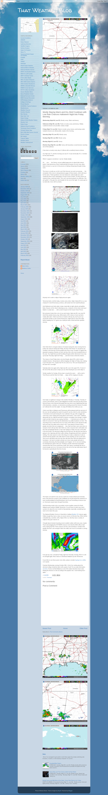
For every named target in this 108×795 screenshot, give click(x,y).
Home (65, 628)
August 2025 (24, 194)
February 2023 (25, 255)
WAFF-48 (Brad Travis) (27, 75)
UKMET (23, 61)
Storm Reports (24, 170)
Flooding (23, 172)
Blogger (70, 790)
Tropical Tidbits (25, 138)
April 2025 (23, 202)
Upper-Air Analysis (25, 50)
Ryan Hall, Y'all (25, 116)
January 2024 (24, 233)
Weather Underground (27, 142)
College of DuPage (26, 102)
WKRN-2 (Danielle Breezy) (28, 85)
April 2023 (23, 251)
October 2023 (24, 239)
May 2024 (23, 225)
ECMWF (23, 57)
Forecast (49, 577)
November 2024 (25, 213)
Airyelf (59, 790)
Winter (22, 174)
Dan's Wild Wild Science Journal (29, 132)
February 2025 (25, 207)
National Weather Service (27, 69)
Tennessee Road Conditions (28, 128)
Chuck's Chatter (25, 134)
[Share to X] (56, 575)
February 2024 (25, 231)
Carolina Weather (25, 112)
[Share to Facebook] (58, 575)
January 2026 (24, 186)
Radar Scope (24, 124)
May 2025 (23, 200)
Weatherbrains (25, 108)
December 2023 (25, 235)
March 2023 (24, 253)
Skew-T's (23, 52)
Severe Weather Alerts (27, 92)
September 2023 (25, 241)
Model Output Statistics (27, 65)
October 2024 (24, 215)
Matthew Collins (26, 268)
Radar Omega (24, 118)
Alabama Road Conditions (28, 126)
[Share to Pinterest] (59, 575)
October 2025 (24, 190)
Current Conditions (26, 38)
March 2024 (24, 229)
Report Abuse (25, 260)
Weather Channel (25, 110)
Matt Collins (25, 266)
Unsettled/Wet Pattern (55, 763)
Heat (22, 178)
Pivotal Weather (25, 104)
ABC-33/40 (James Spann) (28, 81)
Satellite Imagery (25, 46)
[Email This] (53, 575)
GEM (22, 59)
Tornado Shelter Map (26, 130)
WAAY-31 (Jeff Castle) (26, 73)
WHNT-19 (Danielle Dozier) (28, 71)
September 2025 (25, 192)
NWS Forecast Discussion (28, 98)
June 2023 (23, 247)
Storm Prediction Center (27, 94)
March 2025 (24, 204)
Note (44, 754)
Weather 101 (75, 514)
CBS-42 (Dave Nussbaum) (28, 83)
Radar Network (25, 42)
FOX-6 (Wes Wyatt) (26, 77)
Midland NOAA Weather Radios (29, 120)
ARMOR (23, 40)
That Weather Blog (45, 10)
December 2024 (25, 211)
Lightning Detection (26, 44)
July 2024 (23, 221)
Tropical (23, 168)
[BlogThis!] (54, 575)
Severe (22, 166)
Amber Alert (24, 180)
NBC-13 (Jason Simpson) (27, 79)
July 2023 (23, 245)
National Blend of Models (27, 67)
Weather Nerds (25, 140)
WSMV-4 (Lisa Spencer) (27, 87)
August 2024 (24, 219)
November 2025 (25, 188)
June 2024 (23, 223)
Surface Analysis (25, 48)
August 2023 (24, 243)
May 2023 (23, 249)
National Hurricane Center (28, 96)
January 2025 (24, 209)
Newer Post (47, 628)
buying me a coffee (80, 560)
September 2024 (25, 217)
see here (45, 569)
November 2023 (25, 237)
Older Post (83, 628)
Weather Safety (25, 176)
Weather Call (24, 122)
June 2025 (23, 198)
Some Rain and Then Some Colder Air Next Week (63, 772)
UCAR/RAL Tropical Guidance (29, 106)
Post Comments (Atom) (56, 631)
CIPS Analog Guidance (27, 100)
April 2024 (23, 227)
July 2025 (23, 196)
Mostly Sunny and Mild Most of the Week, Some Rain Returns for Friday (62, 780)
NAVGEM (23, 63)
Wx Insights (24, 136)
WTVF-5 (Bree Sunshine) (27, 90)
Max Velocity (24, 114)
